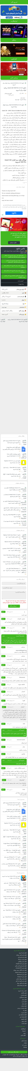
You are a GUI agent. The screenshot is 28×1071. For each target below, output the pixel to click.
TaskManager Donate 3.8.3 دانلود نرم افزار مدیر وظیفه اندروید (11, 490)
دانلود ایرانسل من (23, 1027)
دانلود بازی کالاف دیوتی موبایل (20, 983)
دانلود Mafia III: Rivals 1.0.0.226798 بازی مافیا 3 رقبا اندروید (12, 544)
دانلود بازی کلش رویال (22, 996)
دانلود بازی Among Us (22, 989)
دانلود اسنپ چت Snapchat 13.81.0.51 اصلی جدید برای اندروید (11, 463)
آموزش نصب (21, 281)
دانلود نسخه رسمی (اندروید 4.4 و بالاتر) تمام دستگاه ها (14, 271)
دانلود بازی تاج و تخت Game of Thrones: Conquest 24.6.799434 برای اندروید (12, 565)
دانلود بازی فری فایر (22, 970)
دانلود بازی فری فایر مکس (21, 979)
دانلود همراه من (23, 1030)
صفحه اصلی (24, 1053)
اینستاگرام (23, 1041)
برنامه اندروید (23, 99)
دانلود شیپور (24, 1034)
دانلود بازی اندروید (23, 966)
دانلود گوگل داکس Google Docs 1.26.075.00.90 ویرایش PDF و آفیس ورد (12, 449)
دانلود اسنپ (24, 1014)
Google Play (21, 284)
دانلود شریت (24, 1025)
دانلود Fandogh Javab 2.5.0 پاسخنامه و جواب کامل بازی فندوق (11, 497)
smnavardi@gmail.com (21, 656)
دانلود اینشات (24, 1019)
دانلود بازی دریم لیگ (22, 972)
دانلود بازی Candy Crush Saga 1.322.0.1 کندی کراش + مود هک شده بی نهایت (11, 907)
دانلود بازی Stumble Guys (21, 976)
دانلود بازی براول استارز (22, 992)
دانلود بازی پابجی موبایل (21, 968)
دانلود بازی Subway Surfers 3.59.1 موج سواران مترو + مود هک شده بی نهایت (11, 915)
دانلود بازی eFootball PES (21, 981)
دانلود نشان (24, 1017)
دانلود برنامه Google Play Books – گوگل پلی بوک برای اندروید (12, 477)
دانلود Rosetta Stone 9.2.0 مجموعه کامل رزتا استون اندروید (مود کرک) (12, 811)
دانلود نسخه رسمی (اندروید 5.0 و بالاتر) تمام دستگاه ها (14, 266)
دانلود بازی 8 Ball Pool (22, 987)
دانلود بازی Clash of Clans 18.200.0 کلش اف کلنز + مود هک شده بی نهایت (11, 935)
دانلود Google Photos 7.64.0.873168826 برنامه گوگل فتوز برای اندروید (11, 852)
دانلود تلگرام (24, 1006)
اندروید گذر (14, 2)
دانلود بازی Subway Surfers (20, 985)
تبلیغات (25, 1056)
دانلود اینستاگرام (23, 1010)
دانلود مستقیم (13, 243)
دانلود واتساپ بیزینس (22, 1021)
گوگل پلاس (23, 1048)
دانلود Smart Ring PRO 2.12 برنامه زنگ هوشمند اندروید (12, 517)
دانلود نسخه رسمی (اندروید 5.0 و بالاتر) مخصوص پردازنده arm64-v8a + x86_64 (15, 261)
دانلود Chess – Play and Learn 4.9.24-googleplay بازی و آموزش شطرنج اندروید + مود (11, 952)
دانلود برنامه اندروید (22, 1003)
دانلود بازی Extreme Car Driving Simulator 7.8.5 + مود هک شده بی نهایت (12, 943)
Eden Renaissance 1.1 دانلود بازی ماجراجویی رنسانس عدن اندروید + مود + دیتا (11, 574)
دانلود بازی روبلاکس (22, 974)
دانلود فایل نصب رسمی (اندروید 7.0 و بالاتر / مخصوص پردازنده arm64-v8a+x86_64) (14, 256)
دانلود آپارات (24, 1036)
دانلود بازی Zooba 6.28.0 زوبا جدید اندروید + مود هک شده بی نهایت (12, 886)
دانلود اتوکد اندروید (19, 206)
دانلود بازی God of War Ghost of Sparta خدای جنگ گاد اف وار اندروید (12, 558)
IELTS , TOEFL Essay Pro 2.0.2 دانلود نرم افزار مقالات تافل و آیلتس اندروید (11, 510)
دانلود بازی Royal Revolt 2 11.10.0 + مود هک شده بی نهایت (11, 929)
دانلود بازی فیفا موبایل (22, 998)
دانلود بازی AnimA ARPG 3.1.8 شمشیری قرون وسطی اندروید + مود (12, 551)
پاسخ (3, 615)
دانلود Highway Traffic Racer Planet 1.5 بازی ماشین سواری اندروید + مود (11, 537)
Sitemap (25, 1060)
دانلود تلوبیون (24, 1032)
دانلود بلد (25, 1023)
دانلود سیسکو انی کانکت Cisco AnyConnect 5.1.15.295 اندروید (13, 457)
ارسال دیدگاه (13, 610)
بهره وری (17, 99)
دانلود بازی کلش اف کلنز (22, 994)
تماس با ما (24, 1058)
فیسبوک (24, 1044)
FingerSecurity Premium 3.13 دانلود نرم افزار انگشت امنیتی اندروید (12, 504)
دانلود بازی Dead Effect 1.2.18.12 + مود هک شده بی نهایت (12, 922)
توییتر (24, 1046)
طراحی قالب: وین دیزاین (13, 1065)
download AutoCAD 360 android (16, 205)
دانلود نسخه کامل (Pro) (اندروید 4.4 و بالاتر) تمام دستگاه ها (14, 276)
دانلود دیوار (24, 1012)
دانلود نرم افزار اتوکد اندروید (11, 206)
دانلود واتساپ (24, 1008)
